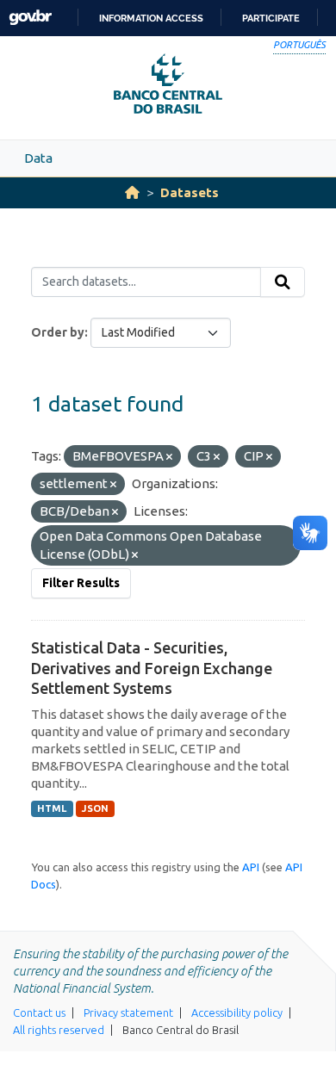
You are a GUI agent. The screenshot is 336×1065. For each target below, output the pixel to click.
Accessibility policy (237, 1012)
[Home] (132, 192)
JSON (95, 808)
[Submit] (282, 282)
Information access (151, 18)
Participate (271, 18)
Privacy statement (128, 1012)
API (250, 867)
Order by (57, 332)
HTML (51, 808)
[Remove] (169, 457)
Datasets (189, 192)
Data (38, 158)
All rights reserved (58, 1030)
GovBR (30, 17)
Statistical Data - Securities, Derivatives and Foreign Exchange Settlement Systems (151, 668)
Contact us (39, 1012)
